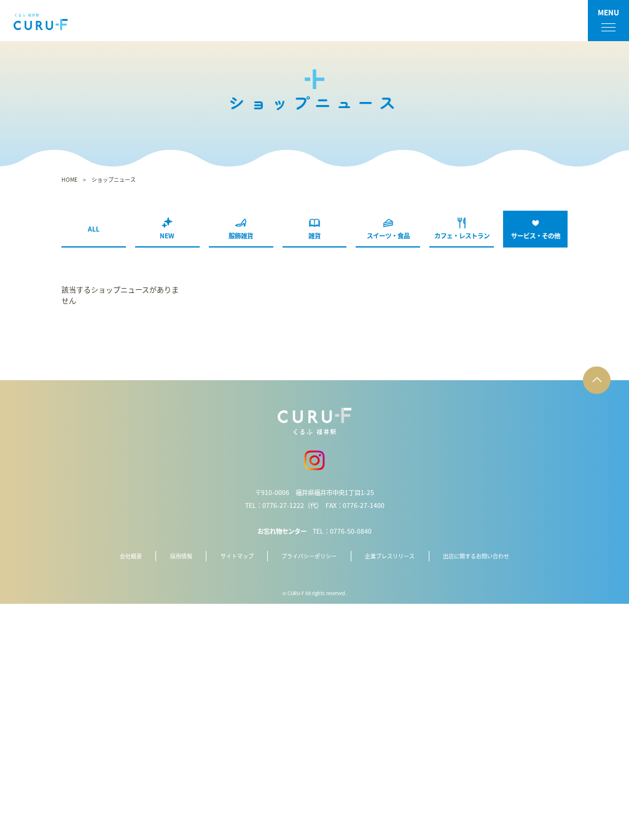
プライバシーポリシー (309, 556)
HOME (69, 180)
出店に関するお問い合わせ (476, 556)
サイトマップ (237, 556)
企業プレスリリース (390, 556)
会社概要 (131, 556)
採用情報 (181, 556)
